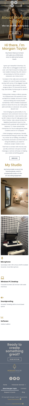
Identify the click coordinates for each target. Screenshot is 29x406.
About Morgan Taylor (10, 388)
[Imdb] (12, 5)
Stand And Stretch (14, 399)
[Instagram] (12, 2)
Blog (23, 392)
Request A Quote (9, 392)
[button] (23, 3)
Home (5, 385)
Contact (23, 388)
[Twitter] (15, 2)
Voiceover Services (18, 385)
